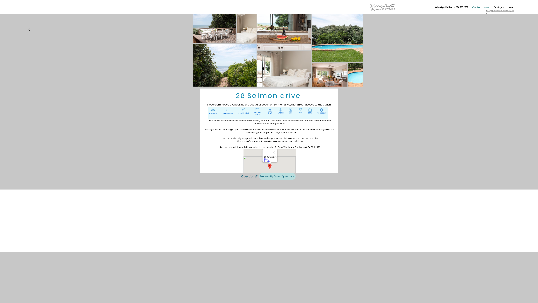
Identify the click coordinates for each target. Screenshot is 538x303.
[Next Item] (358, 50)
